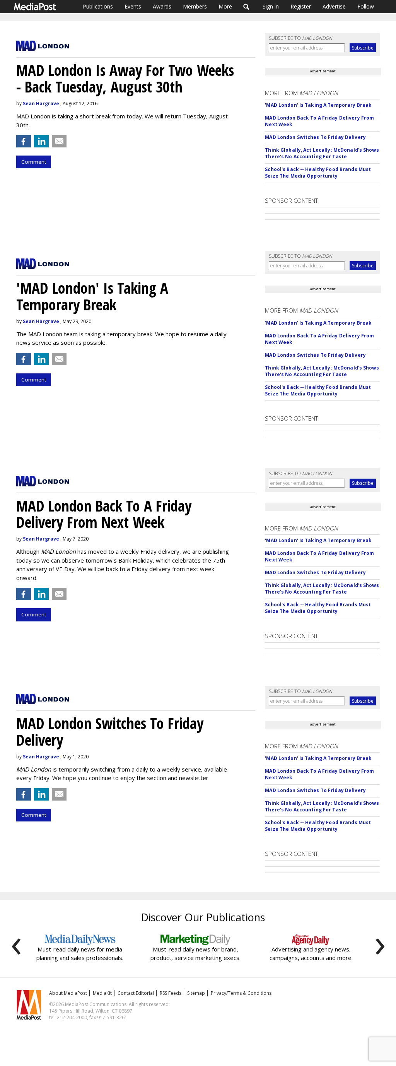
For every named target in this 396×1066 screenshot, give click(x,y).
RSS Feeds (170, 993)
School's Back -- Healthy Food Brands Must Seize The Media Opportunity (318, 172)
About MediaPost (68, 993)
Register (300, 6)
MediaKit (102, 993)
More (225, 6)
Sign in (271, 6)
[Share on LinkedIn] (41, 141)
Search (246, 6)
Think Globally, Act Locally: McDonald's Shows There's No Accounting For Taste (322, 153)
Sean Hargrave (41, 103)
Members (195, 6)
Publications (98, 6)
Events (133, 6)
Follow (365, 6)
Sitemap (196, 993)
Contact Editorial (136, 993)
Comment (33, 161)
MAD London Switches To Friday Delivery (315, 137)
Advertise (334, 6)
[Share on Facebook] (23, 141)
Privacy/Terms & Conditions (241, 993)
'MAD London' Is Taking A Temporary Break (318, 105)
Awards (162, 6)
